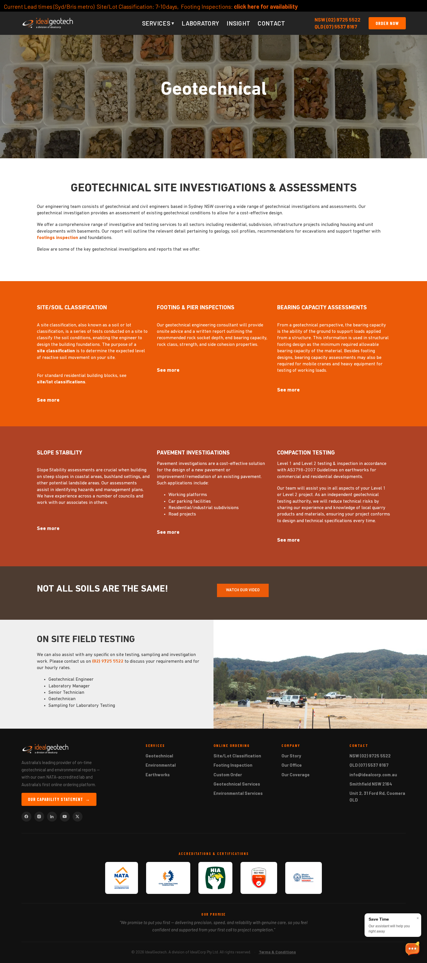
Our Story (291, 755)
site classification (56, 351)
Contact (271, 23)
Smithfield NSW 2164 (370, 783)
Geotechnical (159, 755)
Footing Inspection (233, 765)
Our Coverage (295, 774)
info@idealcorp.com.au (373, 774)
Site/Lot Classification (237, 755)
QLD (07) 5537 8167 (336, 26)
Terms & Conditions (277, 951)
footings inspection (57, 238)
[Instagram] (39, 817)
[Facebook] (26, 817)
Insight (238, 23)
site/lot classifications (61, 382)
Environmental (161, 765)
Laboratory (200, 23)
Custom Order (228, 774)
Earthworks (158, 774)
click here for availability (168, 6)
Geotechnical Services (237, 783)
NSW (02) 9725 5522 (337, 19)
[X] (77, 817)
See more (48, 400)
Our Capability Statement (59, 799)
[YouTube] (65, 817)
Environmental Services (238, 793)
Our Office (291, 765)
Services (158, 23)
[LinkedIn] (52, 817)
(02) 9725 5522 (107, 661)
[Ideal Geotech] (47, 23)
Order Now (387, 23)
